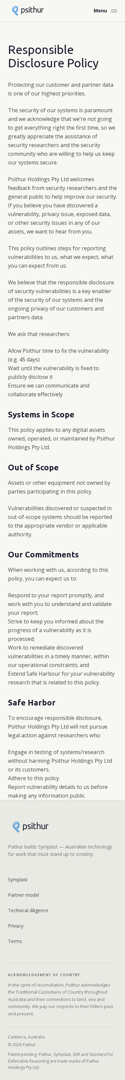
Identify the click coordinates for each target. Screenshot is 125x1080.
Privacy (15, 926)
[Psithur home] (28, 10)
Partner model (23, 895)
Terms (15, 941)
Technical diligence (28, 910)
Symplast (18, 879)
